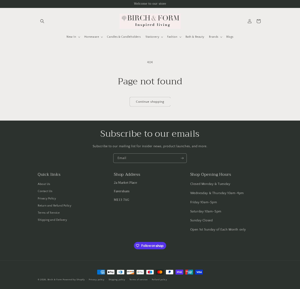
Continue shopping (150, 101)
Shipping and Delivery (52, 220)
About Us (44, 184)
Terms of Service (49, 212)
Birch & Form (55, 279)
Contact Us (45, 191)
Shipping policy (117, 279)
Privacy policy (96, 279)
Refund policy (159, 279)
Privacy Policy (47, 198)
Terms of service (138, 279)
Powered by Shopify (74, 279)
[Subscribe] (182, 158)
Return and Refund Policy (54, 205)
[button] (42, 21)
